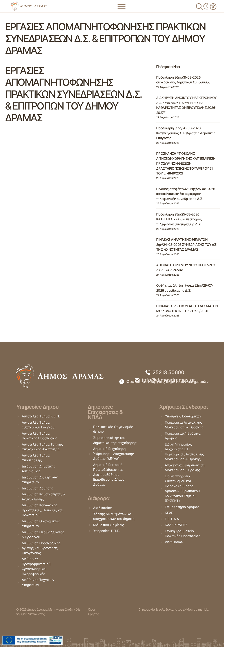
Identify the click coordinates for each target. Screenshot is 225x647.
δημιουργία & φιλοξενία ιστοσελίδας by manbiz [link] (174, 609)
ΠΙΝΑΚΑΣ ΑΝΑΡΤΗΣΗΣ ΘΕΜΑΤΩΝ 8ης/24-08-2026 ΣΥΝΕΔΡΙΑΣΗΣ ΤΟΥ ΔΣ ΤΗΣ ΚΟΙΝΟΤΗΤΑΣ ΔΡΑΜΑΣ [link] (186, 244)
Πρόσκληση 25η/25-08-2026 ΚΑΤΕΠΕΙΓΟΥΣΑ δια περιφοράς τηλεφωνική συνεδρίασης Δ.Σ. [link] (179, 219)
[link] (29, 6)
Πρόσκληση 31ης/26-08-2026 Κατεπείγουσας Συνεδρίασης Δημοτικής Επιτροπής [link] (185, 133)
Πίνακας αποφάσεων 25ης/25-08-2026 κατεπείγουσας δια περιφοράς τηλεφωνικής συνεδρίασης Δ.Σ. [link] (185, 194)
